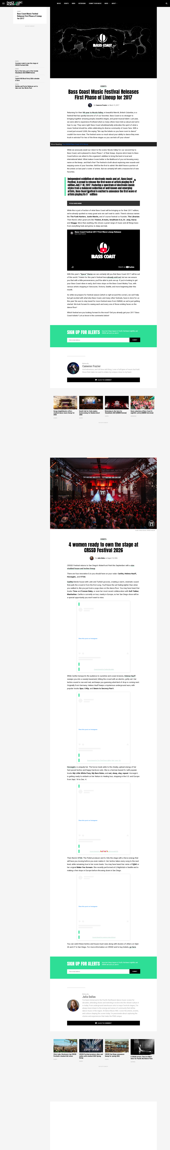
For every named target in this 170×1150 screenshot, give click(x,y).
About (114, 3)
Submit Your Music (95, 3)
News (73, 3)
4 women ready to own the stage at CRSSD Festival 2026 (26, 64)
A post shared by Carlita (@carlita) (104, 669)
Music (59, 3)
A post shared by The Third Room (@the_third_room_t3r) (104, 760)
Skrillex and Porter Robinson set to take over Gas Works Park (26, 87)
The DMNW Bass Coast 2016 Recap (75, 144)
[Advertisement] (30, 41)
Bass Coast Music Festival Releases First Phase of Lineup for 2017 (29, 16)
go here (132, 947)
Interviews (82, 3)
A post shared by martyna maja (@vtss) (103, 937)
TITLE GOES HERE (75, 203)
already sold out (114, 277)
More (106, 3)
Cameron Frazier (101, 105)
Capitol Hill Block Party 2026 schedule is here (27, 79)
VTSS (80, 858)
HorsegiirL (71, 767)
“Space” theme (86, 274)
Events (66, 3)
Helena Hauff (130, 676)
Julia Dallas (101, 558)
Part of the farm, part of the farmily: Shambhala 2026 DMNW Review (26, 72)
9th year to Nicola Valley (93, 112)
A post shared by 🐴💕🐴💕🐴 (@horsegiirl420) (104, 851)
